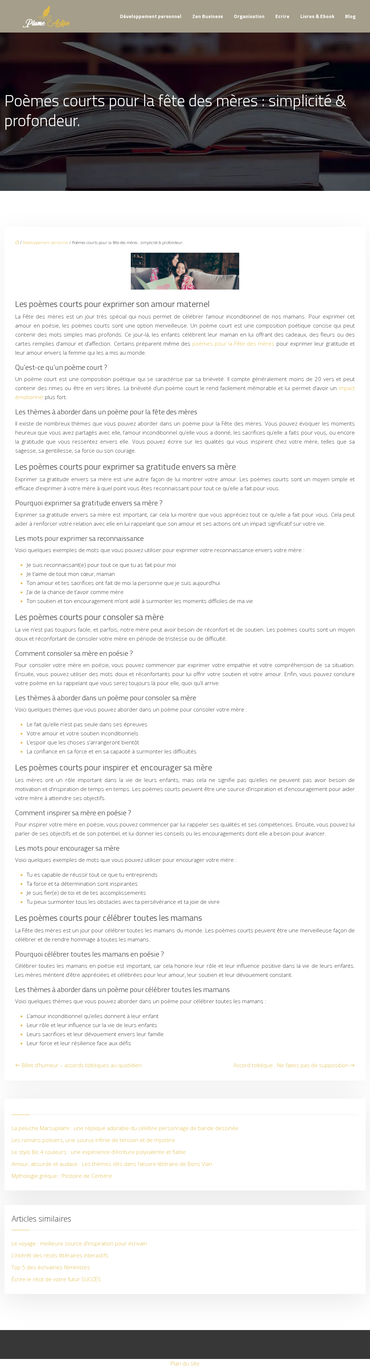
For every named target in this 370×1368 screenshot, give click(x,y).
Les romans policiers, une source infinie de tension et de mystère (93, 1139)
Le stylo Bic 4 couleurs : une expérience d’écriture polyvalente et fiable (99, 1151)
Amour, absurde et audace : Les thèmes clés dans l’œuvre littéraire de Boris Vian (112, 1163)
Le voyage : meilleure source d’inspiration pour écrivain (79, 1243)
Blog (350, 16)
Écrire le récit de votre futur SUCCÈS (56, 1279)
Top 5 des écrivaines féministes (51, 1267)
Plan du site (185, 1363)
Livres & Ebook (317, 16)
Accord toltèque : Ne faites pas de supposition (290, 1065)
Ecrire (282, 16)
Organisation (249, 16)
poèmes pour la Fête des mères (233, 343)
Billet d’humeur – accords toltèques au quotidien (82, 1065)
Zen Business (207, 16)
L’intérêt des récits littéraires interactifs (60, 1255)
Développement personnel (150, 16)
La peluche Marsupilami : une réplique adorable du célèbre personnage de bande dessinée (125, 1128)
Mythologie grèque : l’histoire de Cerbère (62, 1175)
